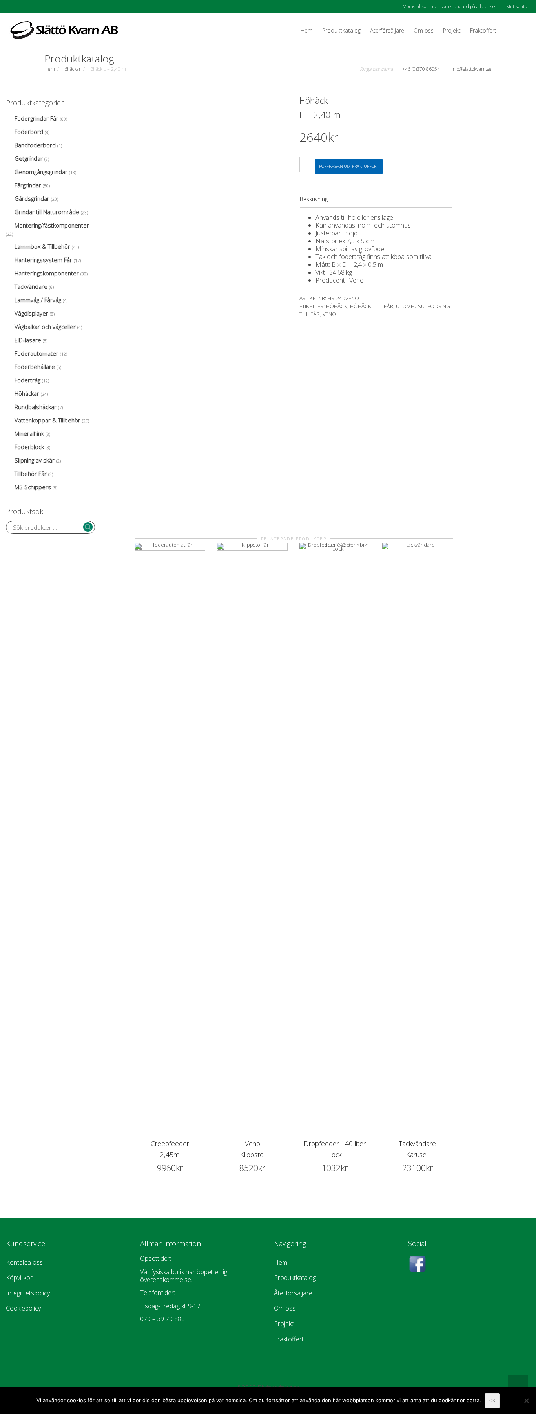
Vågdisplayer (31, 313)
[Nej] (526, 1401)
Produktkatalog (341, 30)
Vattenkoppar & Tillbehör (47, 420)
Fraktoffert (483, 30)
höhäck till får (371, 306)
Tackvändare (31, 286)
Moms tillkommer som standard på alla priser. (450, 6)
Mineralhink (29, 433)
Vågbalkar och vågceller (45, 327)
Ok (492, 1400)
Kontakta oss (24, 1262)
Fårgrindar (28, 185)
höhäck (336, 306)
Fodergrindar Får (36, 118)
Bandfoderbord (35, 145)
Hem (307, 30)
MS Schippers (33, 487)
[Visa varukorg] (508, 30)
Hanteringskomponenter (47, 273)
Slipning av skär (35, 460)
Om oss (424, 30)
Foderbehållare (35, 367)
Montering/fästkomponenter (52, 225)
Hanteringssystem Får (43, 260)
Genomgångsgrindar (41, 172)
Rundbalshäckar (36, 407)
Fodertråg (27, 380)
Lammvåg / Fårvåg (38, 300)
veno (329, 314)
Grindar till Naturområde (47, 212)
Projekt (452, 30)
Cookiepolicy (23, 1308)
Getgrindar (29, 158)
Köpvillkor (19, 1277)
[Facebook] (12, 6)
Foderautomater (36, 353)
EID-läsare (28, 340)
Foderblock (29, 447)
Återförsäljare (387, 30)
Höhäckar (71, 69)
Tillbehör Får (31, 473)
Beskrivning (314, 199)
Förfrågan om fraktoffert (348, 166)
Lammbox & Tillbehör (42, 246)
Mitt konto (516, 6)
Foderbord (29, 132)
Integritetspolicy (28, 1293)
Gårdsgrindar (32, 198)
